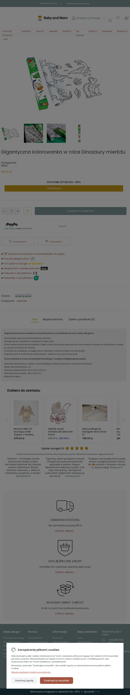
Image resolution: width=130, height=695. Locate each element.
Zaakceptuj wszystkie (56, 680)
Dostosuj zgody (24, 680)
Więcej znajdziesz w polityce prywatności (31, 672)
